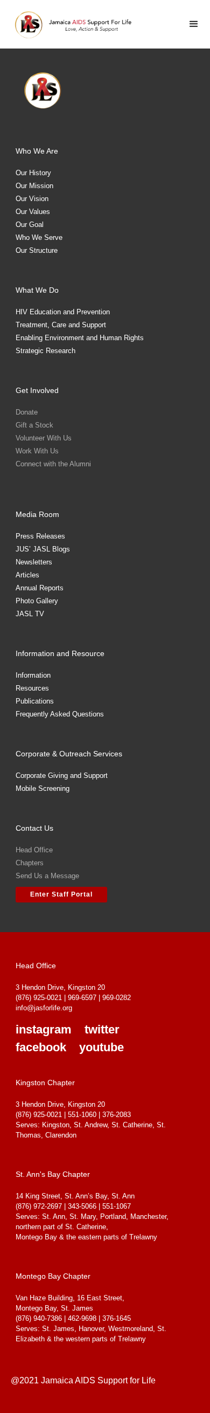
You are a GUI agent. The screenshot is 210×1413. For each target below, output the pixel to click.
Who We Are (37, 151)
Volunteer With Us (44, 438)
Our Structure (37, 250)
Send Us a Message (47, 876)
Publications (35, 701)
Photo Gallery (37, 601)
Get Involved (37, 390)
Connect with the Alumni (53, 464)
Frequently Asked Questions (60, 714)
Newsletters (34, 562)
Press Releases (40, 536)
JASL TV (30, 614)
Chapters (30, 863)
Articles (27, 575)
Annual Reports (40, 588)
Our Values (33, 212)
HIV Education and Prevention (63, 312)
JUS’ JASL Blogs (43, 549)
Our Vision (32, 199)
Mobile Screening (42, 788)
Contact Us (34, 828)
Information (33, 675)
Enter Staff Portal (61, 894)
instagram (44, 1029)
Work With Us (37, 451)
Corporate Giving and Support (62, 775)
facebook (41, 1047)
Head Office (34, 850)
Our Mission (34, 186)
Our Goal (30, 224)
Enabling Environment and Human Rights (80, 338)
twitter (102, 1029)
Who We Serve (39, 237)
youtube (101, 1047)
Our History (33, 173)
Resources (32, 688)
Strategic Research (45, 351)
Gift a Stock (34, 425)
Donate (27, 412)
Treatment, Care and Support (61, 325)
